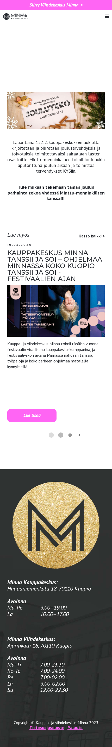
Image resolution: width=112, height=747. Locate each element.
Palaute (75, 727)
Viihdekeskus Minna (53, 5)
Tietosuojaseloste (46, 727)
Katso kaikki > (92, 235)
